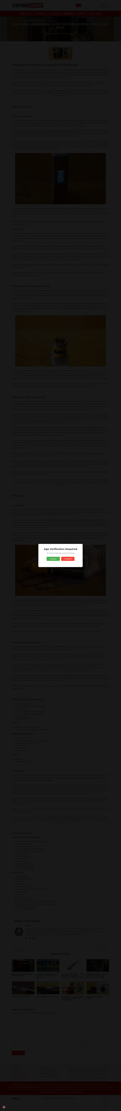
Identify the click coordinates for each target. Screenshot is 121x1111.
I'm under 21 (68, 559)
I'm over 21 (53, 559)
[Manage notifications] (3, 1107)
